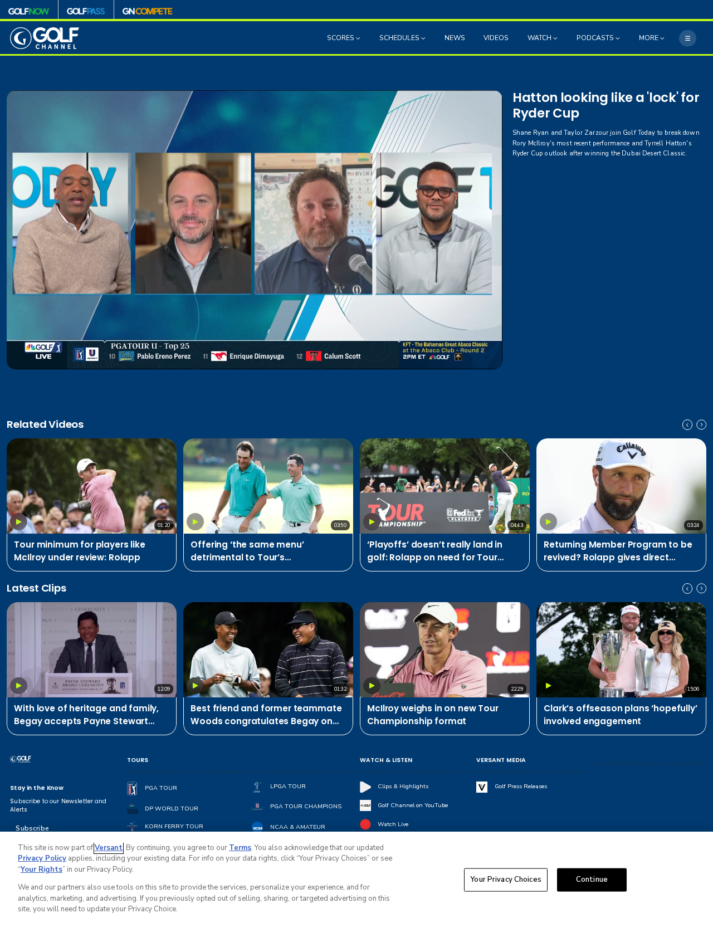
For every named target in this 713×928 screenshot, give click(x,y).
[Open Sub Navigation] (359, 38)
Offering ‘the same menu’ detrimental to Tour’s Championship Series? (247, 551)
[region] (356, 880)
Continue (592, 880)
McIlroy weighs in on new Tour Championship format (432, 714)
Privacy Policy (42, 858)
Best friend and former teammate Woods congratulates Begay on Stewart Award (266, 715)
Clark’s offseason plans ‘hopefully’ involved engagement (620, 714)
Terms (240, 848)
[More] (687, 38)
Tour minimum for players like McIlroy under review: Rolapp (79, 551)
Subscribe (32, 828)
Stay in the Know (37, 788)
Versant (109, 848)
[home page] (44, 38)
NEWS (455, 38)
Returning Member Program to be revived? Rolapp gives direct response (618, 551)
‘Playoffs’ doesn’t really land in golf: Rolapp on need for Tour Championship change (434, 551)
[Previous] (687, 424)
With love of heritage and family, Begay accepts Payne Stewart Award (86, 715)
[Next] (701, 424)
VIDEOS (496, 38)
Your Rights (41, 869)
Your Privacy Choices (505, 880)
